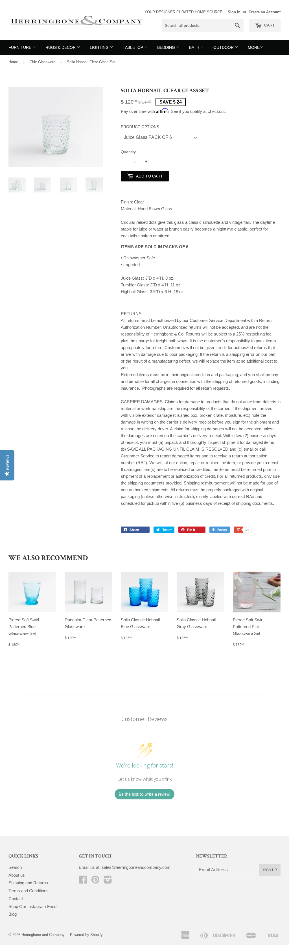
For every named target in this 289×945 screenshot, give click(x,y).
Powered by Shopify (86, 935)
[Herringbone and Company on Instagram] (108, 881)
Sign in (234, 12)
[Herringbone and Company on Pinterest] (95, 881)
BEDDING (166, 47)
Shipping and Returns (28, 882)
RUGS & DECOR (61, 47)
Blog (12, 914)
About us (16, 875)
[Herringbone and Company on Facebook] (83, 881)
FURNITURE (20, 47)
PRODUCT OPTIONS (140, 126)
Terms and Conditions (28, 890)
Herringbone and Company (43, 935)
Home (13, 62)
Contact (15, 898)
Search (15, 867)
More (254, 47)
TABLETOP (133, 47)
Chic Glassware (42, 62)
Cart (269, 25)
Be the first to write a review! (144, 794)
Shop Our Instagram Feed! (33, 906)
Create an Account (265, 12)
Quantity (128, 152)
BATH (194, 47)
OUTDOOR (224, 47)
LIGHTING (100, 47)
